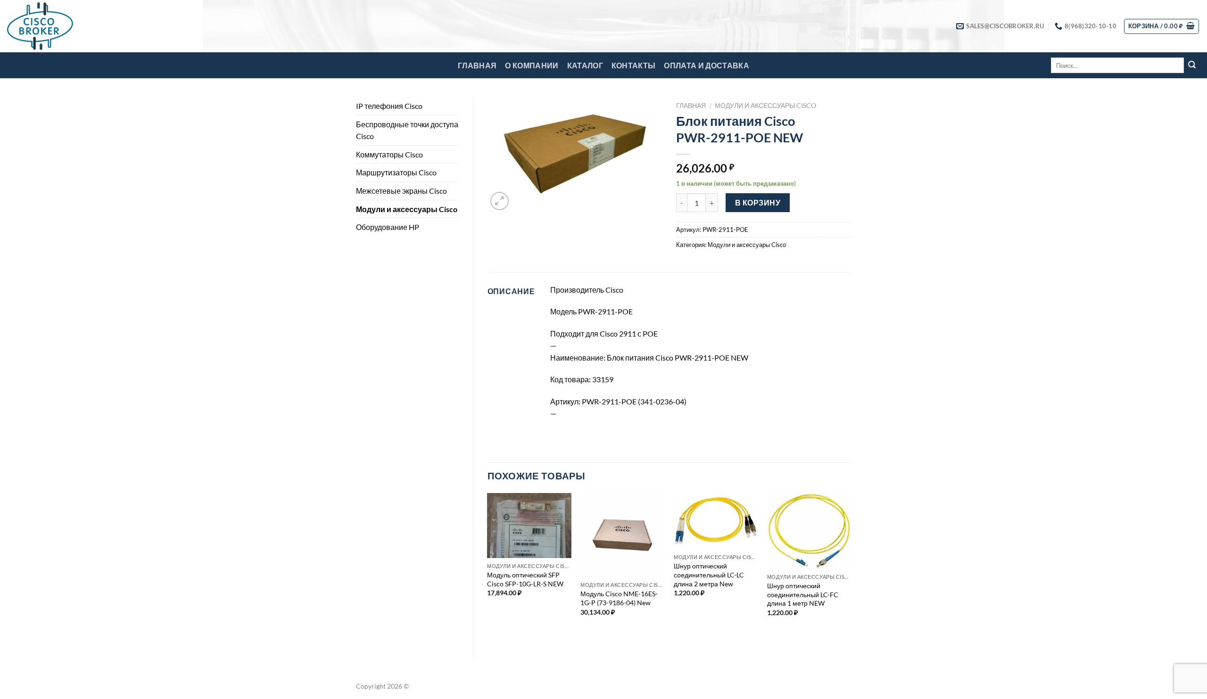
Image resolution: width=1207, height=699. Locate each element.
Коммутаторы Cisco (389, 154)
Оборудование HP (387, 226)
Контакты (634, 65)
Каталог (585, 65)
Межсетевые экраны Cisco (401, 190)
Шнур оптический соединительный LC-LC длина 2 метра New (709, 574)
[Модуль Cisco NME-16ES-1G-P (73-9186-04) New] (622, 535)
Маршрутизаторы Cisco (396, 172)
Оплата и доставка (706, 65)
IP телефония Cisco (389, 105)
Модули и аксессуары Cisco (406, 209)
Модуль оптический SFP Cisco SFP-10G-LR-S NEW (525, 579)
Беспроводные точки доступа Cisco (407, 130)
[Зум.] (499, 201)
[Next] (850, 567)
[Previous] (488, 567)
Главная (477, 65)
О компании (531, 65)
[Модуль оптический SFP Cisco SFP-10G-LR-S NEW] (529, 525)
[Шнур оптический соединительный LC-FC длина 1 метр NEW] (809, 531)
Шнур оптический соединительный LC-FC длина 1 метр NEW (802, 594)
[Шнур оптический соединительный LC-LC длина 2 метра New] (716, 521)
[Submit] (1192, 66)
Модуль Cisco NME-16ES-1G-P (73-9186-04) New (619, 598)
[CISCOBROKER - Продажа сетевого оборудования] (54, 26)
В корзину (757, 202)
